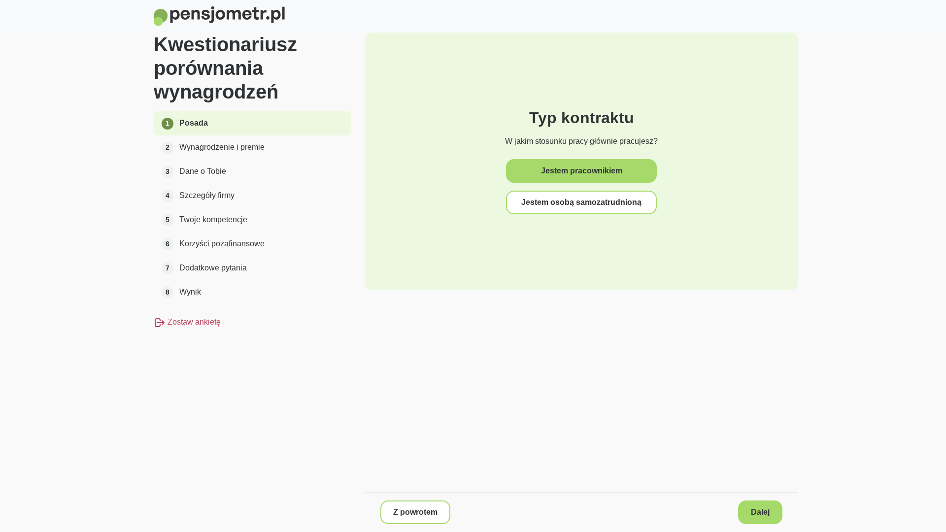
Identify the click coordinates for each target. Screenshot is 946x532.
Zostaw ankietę (193, 322)
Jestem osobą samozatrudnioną (581, 202)
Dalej (760, 512)
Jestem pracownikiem (581, 170)
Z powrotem (415, 512)
